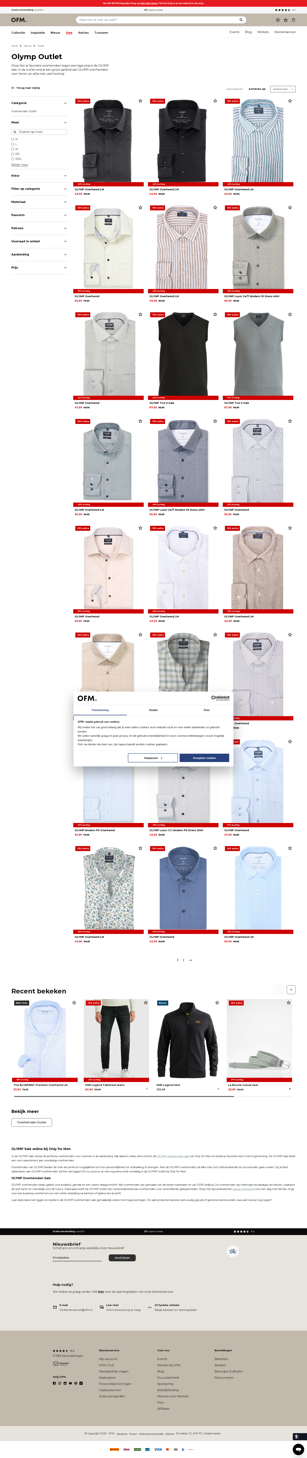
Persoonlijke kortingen (115, 1384)
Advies (83, 32)
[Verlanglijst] (286, 20)
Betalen (220, 1365)
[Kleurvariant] (75, 1089)
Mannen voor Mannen (173, 1396)
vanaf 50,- (27, 10)
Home (14, 45)
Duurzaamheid (168, 1377)
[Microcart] (293, 20)
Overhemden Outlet (24, 111)
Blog (248, 32)
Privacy (133, 1433)
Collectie (18, 32)
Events (234, 32)
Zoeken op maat (31, 131)
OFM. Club (106, 1365)
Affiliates (163, 1408)
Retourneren (224, 1377)
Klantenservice (285, 32)
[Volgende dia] (291, 989)
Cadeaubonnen (110, 1390)
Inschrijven (122, 1258)
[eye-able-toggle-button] (303, 1436)
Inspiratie (38, 32)
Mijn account (108, 1359)
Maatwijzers (107, 1377)
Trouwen (101, 32)
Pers (160, 1402)
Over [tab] (207, 710)
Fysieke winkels (153, 10)
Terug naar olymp (28, 87)
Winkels (263, 32)
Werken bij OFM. (169, 1365)
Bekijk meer (19, 165)
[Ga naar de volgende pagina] (190, 960)
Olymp (27, 45)
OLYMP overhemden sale (173, 1156)
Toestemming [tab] (100, 710)
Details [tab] (153, 710)
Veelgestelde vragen (113, 1371)
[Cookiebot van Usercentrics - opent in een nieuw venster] (214, 698)
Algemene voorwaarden (151, 1433)
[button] (286, 20)
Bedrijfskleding (168, 1390)
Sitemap (169, 1433)
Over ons (163, 1350)
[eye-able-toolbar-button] (296, 1436)
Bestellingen (223, 1350)
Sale (69, 32)
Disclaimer (122, 1433)
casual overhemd (243, 1189)
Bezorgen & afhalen (229, 1371)
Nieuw (55, 32)
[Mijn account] (278, 20)
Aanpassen (151, 757)
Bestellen (221, 1359)
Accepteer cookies (204, 757)
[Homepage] (19, 20)
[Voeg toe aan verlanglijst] (140, 101)
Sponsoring (165, 1384)
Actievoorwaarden (112, 1396)
